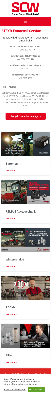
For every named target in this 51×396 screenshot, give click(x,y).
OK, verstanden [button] (36, 389)
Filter (9, 355)
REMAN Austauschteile (21, 211)
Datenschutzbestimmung (24, 384)
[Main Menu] (25, 22)
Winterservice (15, 259)
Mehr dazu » (11, 171)
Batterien (12, 163)
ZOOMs (11, 307)
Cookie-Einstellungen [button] (15, 389)
